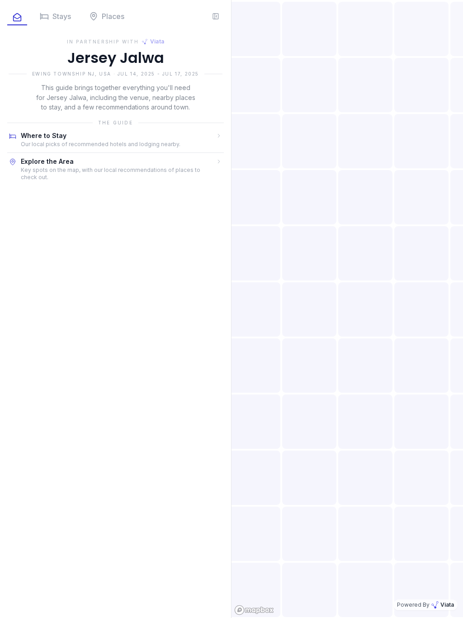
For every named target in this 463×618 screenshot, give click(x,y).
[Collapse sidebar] (216, 16)
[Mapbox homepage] (254, 610)
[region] (347, 309)
